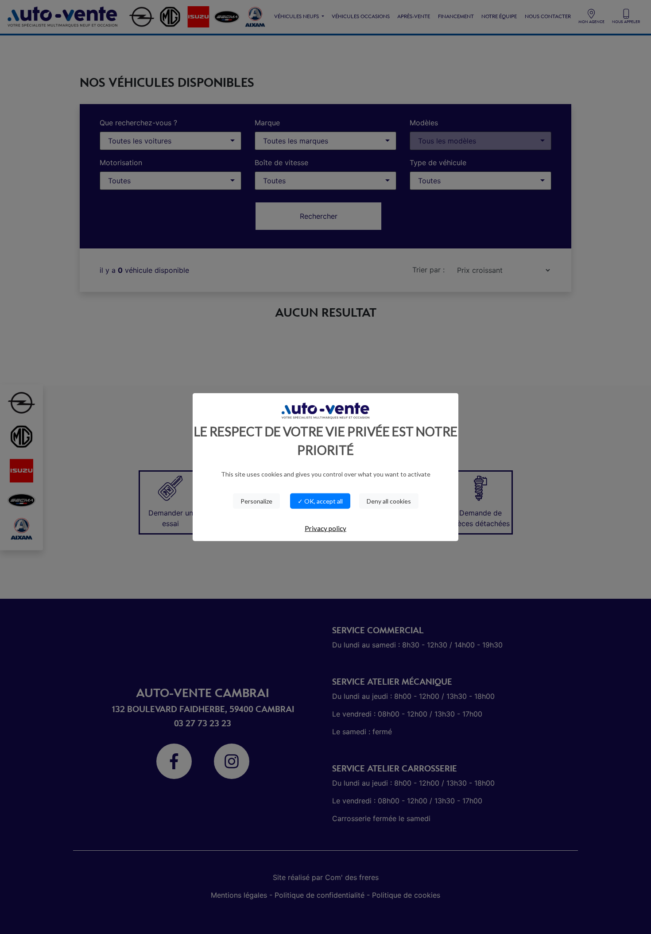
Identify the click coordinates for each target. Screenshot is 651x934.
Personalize (256, 501)
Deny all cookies (389, 501)
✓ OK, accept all (320, 501)
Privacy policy (325, 528)
